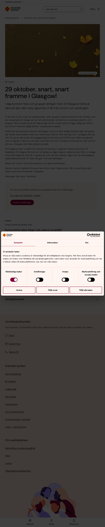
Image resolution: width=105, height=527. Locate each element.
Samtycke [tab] (18, 242)
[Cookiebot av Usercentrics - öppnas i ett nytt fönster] (91, 235)
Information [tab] (52, 242)
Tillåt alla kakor (86, 290)
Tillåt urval (52, 290)
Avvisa (19, 290)
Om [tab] (86, 242)
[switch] (39, 280)
